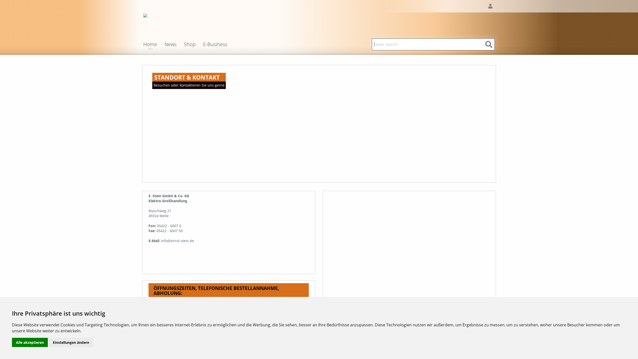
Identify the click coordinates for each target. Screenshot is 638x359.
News (170, 44)
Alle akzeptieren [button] (30, 342)
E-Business (215, 44)
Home (150, 45)
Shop (190, 44)
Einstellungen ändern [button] (71, 342)
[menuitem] (153, 44)
